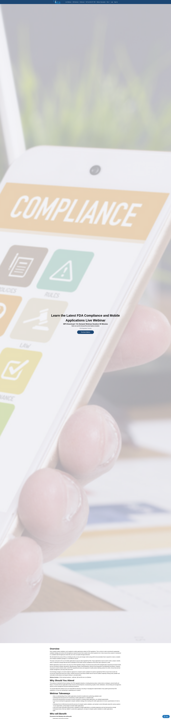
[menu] (91, 2)
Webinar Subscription (101, 2)
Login (112, 2)
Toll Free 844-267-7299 (91, 2)
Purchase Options (85, 332)
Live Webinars (68, 2)
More (108, 2)
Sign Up (116, 2)
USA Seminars (75, 2)
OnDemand (82, 2)
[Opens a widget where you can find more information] (166, 716)
